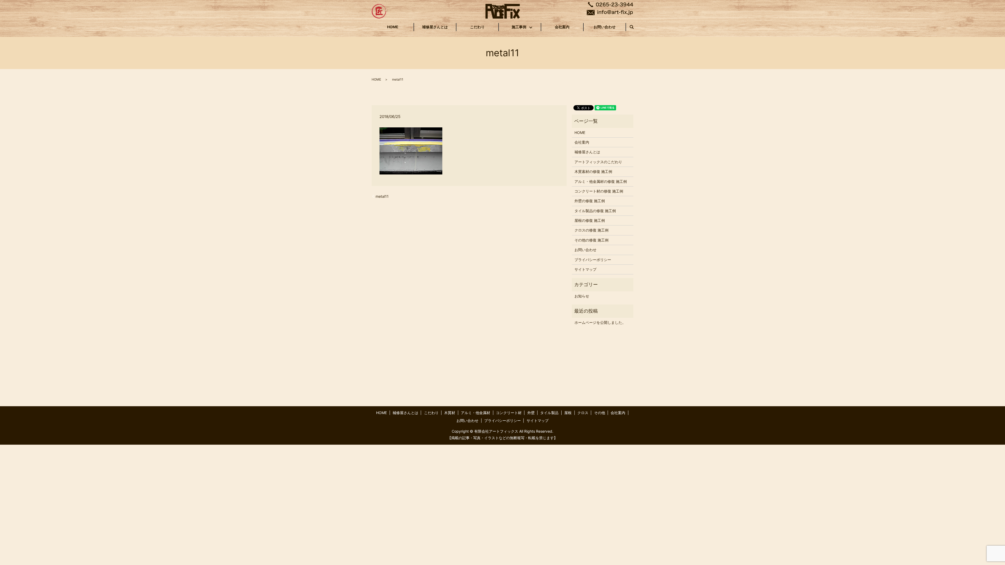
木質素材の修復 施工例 (593, 171)
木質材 (449, 412)
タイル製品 (549, 412)
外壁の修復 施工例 (589, 201)
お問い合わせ (605, 27)
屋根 (568, 412)
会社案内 (562, 27)
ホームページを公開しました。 (600, 322)
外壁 (531, 412)
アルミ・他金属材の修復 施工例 (600, 181)
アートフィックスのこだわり (598, 162)
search (634, 27)
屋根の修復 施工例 (589, 220)
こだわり (477, 27)
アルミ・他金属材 (475, 412)
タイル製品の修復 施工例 (595, 210)
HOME (392, 27)
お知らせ (581, 296)
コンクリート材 (509, 412)
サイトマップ (585, 269)
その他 (599, 412)
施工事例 (519, 27)
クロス (582, 412)
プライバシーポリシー (592, 259)
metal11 (382, 196)
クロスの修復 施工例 (591, 230)
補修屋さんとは (435, 27)
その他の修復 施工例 (591, 240)
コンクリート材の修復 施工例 (598, 191)
